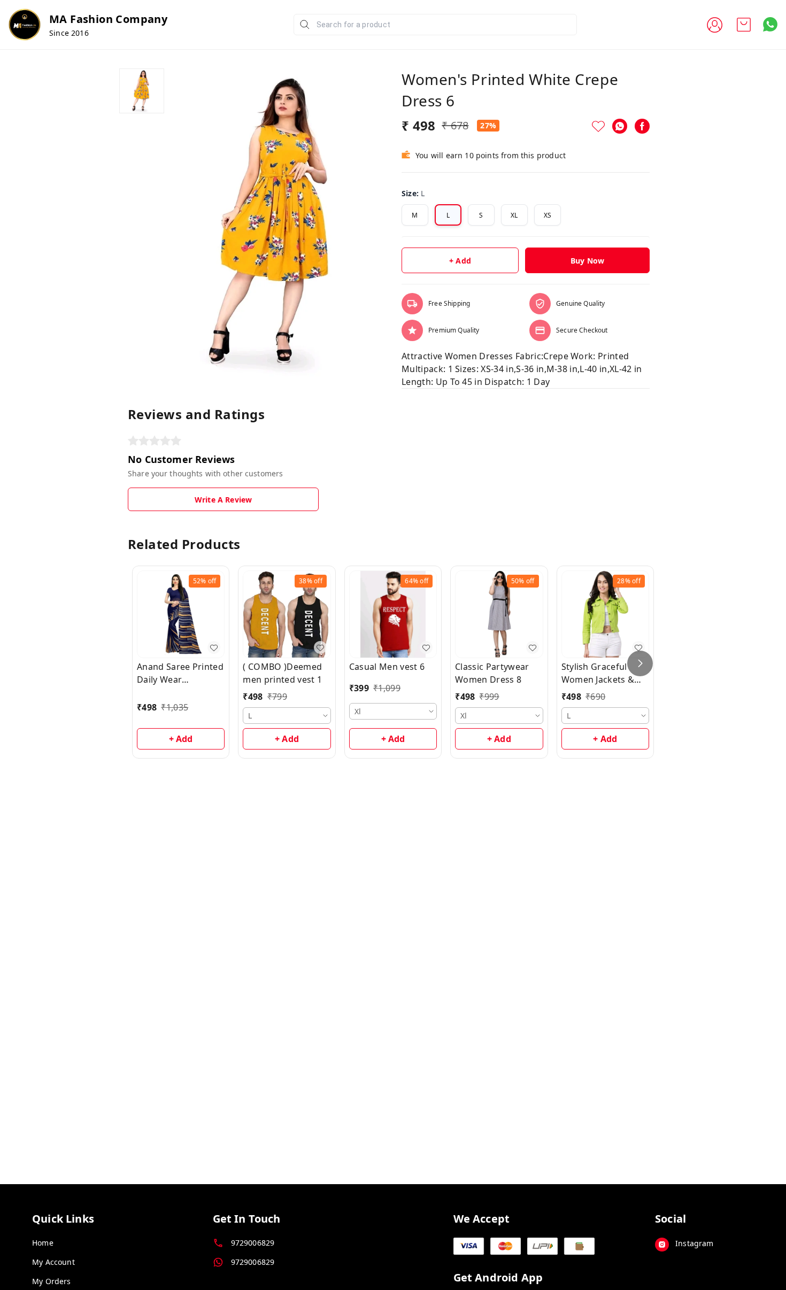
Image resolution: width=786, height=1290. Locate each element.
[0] (743, 25)
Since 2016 (69, 33)
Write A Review (223, 500)
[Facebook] (642, 126)
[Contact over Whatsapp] (770, 24)
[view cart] (743, 25)
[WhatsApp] (619, 126)
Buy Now (587, 261)
